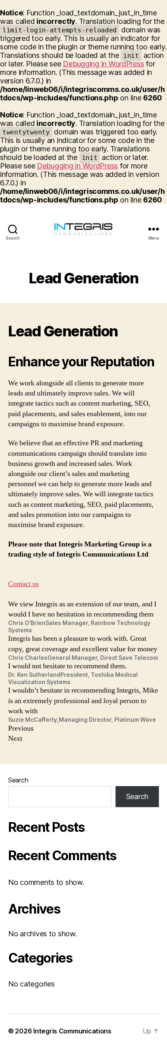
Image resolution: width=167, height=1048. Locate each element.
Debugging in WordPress (103, 64)
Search (18, 780)
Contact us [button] (23, 584)
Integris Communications (72, 1031)
